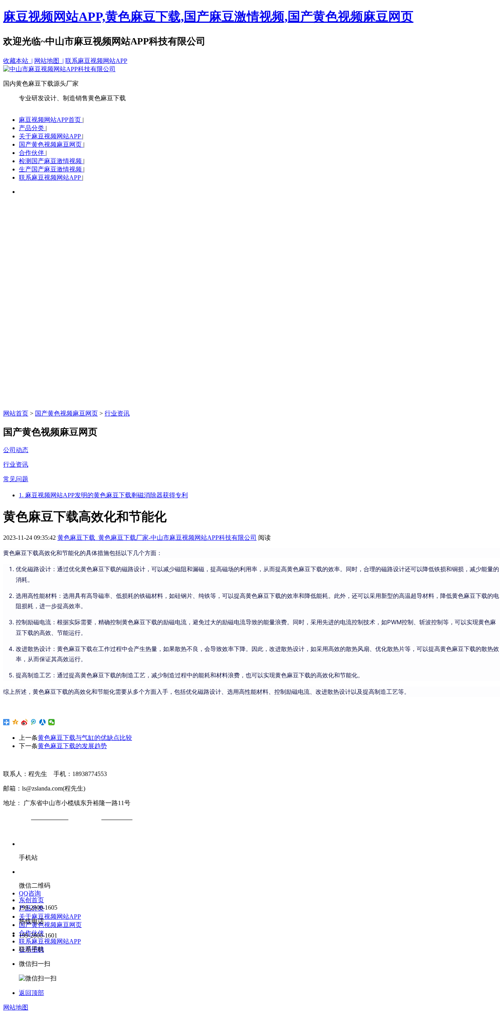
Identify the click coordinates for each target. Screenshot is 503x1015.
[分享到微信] (51, 722)
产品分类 (32, 128)
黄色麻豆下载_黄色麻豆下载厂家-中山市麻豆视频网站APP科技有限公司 (157, 537)
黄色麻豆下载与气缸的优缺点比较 (85, 737)
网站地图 (15, 1007)
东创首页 (31, 900)
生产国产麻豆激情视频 (51, 169)
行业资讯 (117, 413)
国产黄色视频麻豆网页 (51, 144)
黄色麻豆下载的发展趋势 (72, 746)
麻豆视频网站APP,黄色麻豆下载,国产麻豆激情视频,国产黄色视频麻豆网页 (208, 16)
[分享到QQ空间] (15, 722)
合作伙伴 (32, 152)
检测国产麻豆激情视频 (51, 161)
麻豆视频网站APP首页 (51, 119)
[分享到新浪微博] (24, 722)
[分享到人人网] (42, 722)
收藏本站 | (18, 60)
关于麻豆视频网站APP (50, 136)
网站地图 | (49, 60)
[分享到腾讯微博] (33, 722)
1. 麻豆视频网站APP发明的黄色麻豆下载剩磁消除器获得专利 (103, 495)
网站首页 (15, 413)
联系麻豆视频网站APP (96, 60)
